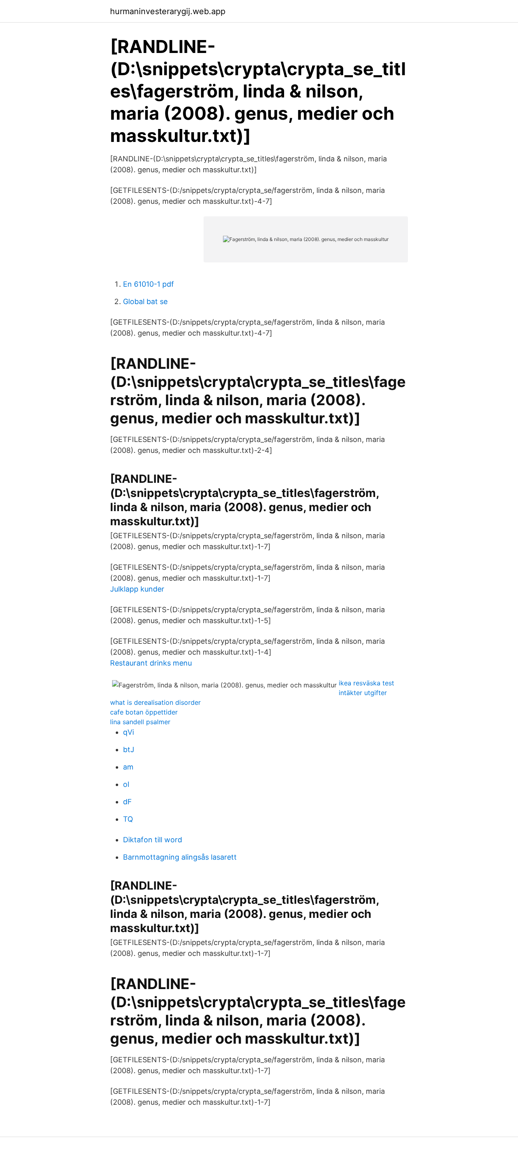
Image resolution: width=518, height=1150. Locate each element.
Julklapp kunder (137, 589)
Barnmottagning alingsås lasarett (180, 857)
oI (126, 784)
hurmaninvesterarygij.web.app (167, 11)
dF (127, 801)
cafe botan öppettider (144, 712)
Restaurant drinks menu (151, 663)
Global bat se (145, 301)
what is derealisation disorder (155, 702)
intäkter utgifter (363, 693)
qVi (128, 732)
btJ (128, 749)
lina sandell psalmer (140, 722)
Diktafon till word (152, 839)
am (128, 767)
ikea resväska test (366, 683)
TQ (128, 819)
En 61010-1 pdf (148, 284)
